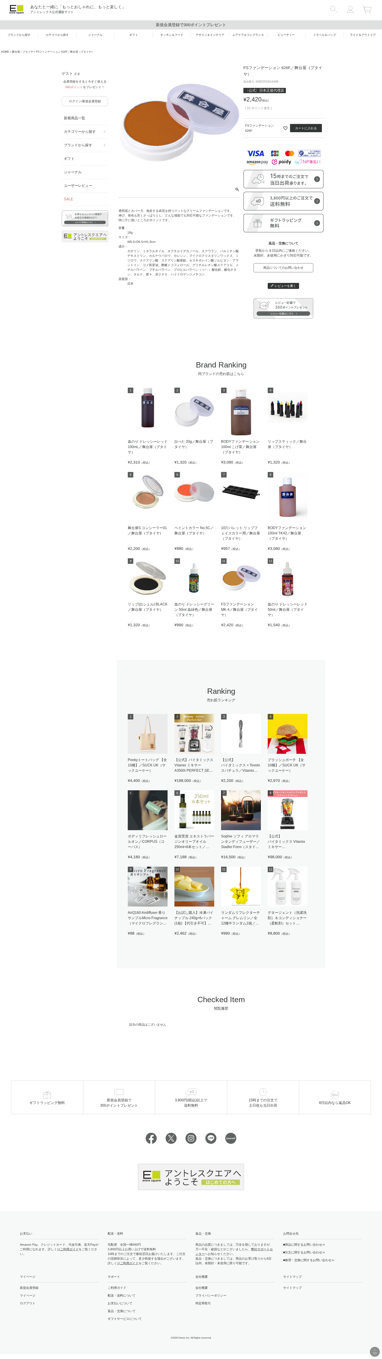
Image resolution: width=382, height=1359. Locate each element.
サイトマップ (292, 1287)
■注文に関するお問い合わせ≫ (304, 1252)
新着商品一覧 (74, 118)
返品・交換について (122, 1311)
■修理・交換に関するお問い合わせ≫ (308, 1260)
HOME (5, 51)
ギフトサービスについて (125, 1318)
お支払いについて (120, 1303)
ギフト (69, 158)
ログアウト (27, 1303)
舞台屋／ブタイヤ (22, 51)
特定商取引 (203, 1303)
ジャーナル (73, 172)
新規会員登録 (29, 1287)
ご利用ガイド (69, 1249)
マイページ (27, 1295)
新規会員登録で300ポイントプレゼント (191, 25)
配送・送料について (122, 1295)
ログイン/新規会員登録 (85, 101)
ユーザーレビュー (78, 186)
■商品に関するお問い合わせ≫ (304, 1244)
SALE (68, 199)
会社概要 (201, 1287)
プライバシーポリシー (210, 1295)
